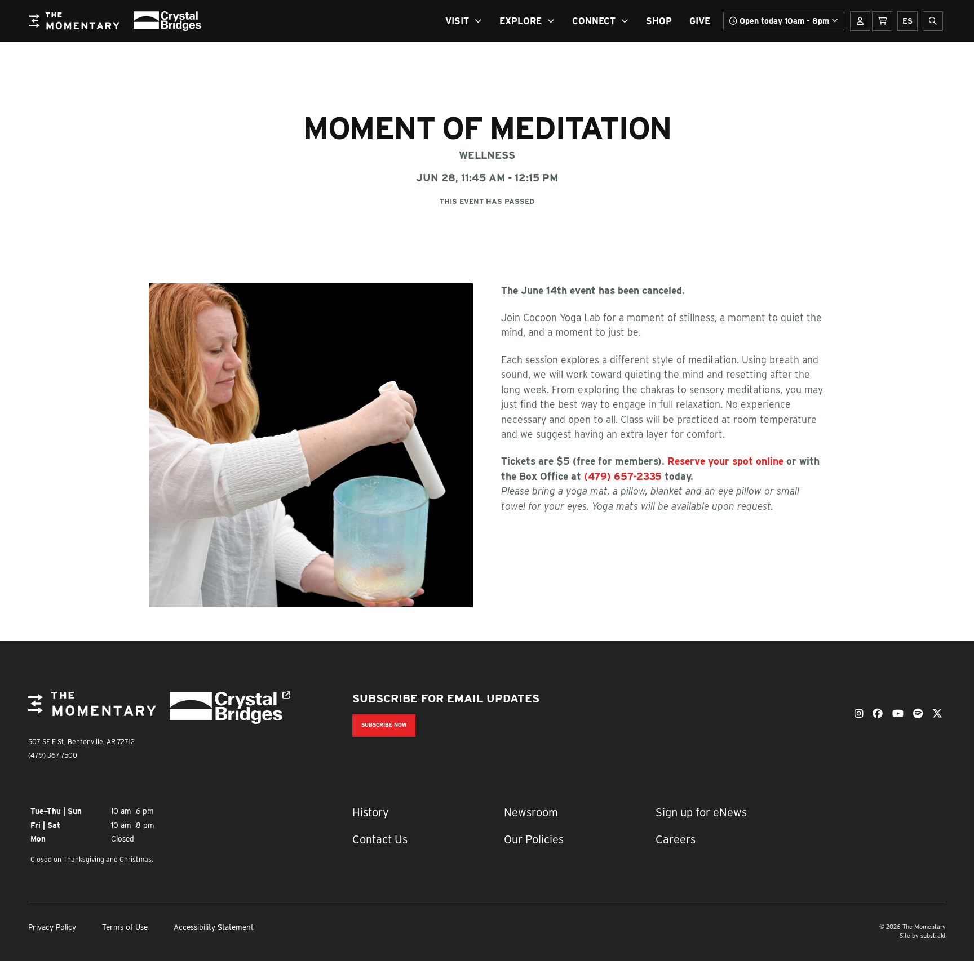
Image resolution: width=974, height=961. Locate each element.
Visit (457, 21)
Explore (520, 21)
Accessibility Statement (214, 927)
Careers (676, 839)
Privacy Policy (52, 927)
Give (699, 21)
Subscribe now (383, 725)
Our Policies (534, 839)
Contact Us (380, 839)
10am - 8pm (784, 20)
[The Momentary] (92, 712)
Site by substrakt (923, 936)
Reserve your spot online (725, 461)
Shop (659, 21)
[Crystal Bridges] (234, 708)
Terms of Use (125, 927)
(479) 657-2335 (623, 476)
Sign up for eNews (701, 812)
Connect (594, 21)
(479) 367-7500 (52, 755)
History (370, 812)
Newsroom (531, 812)
